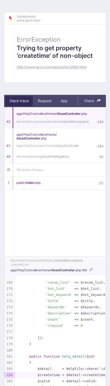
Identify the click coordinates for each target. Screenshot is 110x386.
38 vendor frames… (30, 170)
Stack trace (19, 101)
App (64, 101)
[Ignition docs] (13, 18)
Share (89, 101)
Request (44, 101)
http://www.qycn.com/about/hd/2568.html (52, 67)
